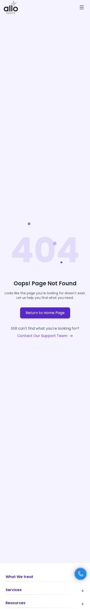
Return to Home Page (45, 312)
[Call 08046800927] (80, 574)
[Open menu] (81, 7)
